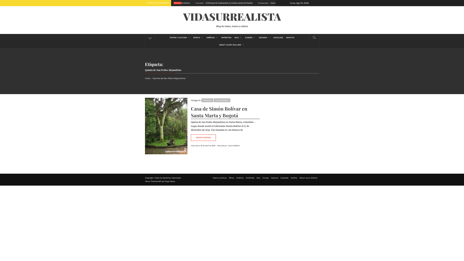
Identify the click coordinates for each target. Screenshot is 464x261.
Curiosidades (221, 100)
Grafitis (290, 37)
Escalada (278, 37)
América (210, 37)
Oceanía (263, 37)
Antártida (226, 37)
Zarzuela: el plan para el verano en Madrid (268, 3)
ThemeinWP (156, 181)
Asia (236, 37)
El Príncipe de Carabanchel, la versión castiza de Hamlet (210, 3)
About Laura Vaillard (230, 45)
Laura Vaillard (233, 146)
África (196, 37)
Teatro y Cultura (178, 37)
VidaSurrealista (232, 16)
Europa (248, 37)
